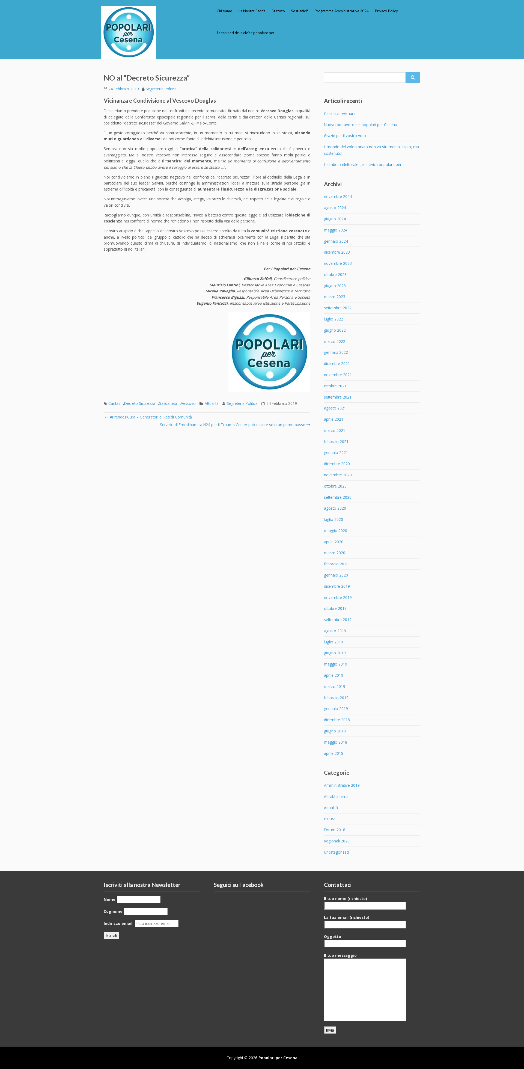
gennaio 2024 (336, 241)
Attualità (212, 403)
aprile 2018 (333, 753)
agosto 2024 (335, 207)
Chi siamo (224, 11)
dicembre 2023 (337, 252)
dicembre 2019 (337, 586)
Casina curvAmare (340, 113)
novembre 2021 (338, 374)
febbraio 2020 (336, 563)
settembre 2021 (338, 397)
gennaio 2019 (336, 708)
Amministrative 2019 (342, 785)
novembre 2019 (338, 597)
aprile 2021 (333, 419)
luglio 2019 (333, 642)
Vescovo (188, 403)
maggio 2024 (335, 230)
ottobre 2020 (335, 486)
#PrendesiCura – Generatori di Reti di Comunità (150, 417)
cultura (329, 818)
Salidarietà (168, 403)
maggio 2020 (335, 530)
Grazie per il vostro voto (345, 135)
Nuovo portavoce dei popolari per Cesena (360, 124)
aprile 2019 (333, 675)
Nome (109, 899)
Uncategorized (336, 852)
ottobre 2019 (335, 608)
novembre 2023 (338, 263)
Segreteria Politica (161, 88)
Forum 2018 (334, 829)
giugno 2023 (335, 285)
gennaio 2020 (336, 575)
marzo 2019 (334, 686)
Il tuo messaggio (340, 955)
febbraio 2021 (336, 441)
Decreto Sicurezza (139, 403)
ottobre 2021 (335, 385)
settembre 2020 (338, 497)
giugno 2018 (335, 731)
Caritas (114, 403)
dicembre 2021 (337, 363)
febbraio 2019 (336, 697)
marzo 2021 (334, 430)
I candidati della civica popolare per (245, 33)
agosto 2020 (335, 508)
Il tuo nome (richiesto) (345, 898)
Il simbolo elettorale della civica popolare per (362, 164)
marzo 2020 (334, 552)
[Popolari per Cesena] (128, 32)
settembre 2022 (338, 307)
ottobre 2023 (335, 274)
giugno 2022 (335, 330)
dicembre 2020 (337, 463)
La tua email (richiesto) (346, 917)
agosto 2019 (335, 630)
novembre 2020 (338, 474)
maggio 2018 (335, 742)
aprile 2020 (333, 541)
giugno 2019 (335, 652)
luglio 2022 (333, 319)
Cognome (113, 911)
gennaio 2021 (336, 452)
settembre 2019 (338, 619)
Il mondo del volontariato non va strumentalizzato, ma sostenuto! (371, 150)
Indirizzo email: (118, 923)
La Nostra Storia (252, 11)
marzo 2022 (334, 341)
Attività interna (336, 796)
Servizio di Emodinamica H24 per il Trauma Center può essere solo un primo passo (232, 424)
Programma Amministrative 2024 (341, 11)
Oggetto (332, 936)
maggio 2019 (335, 664)
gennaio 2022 (336, 352)
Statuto (278, 11)
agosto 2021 (335, 408)
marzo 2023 (334, 296)
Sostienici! (299, 11)
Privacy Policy (386, 11)
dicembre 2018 (337, 719)
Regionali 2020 (337, 841)
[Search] (413, 77)
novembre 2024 (338, 196)
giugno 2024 (335, 218)
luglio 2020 (333, 519)
